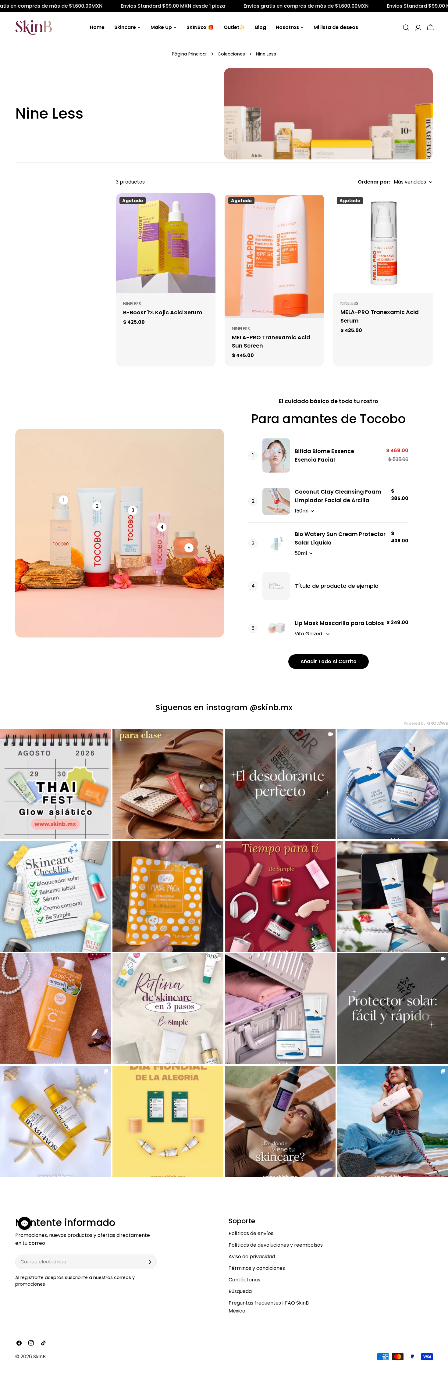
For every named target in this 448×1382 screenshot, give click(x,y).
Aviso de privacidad (252, 1256)
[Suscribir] (150, 1261)
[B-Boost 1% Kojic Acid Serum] (165, 243)
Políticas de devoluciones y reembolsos (276, 1244)
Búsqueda (240, 1291)
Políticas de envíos (251, 1233)
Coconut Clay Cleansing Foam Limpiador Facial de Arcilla (338, 496)
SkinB (39, 1356)
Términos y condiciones (257, 1268)
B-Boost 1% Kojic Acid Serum (162, 312)
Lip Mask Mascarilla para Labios (339, 623)
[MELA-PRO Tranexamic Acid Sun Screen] (274, 255)
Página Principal (189, 54)
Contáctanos (244, 1279)
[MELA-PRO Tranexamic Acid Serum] (383, 243)
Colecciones (231, 54)
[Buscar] (406, 27)
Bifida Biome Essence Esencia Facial (324, 455)
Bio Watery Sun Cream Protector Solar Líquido (340, 538)
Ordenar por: (374, 181)
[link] (55, 784)
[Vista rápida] (206, 206)
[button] (24, 1223)
